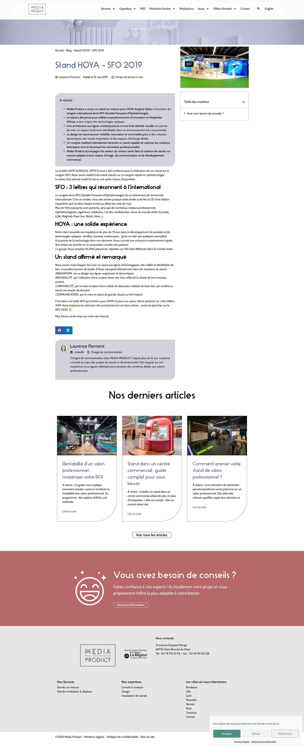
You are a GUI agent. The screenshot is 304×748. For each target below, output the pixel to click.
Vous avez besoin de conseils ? (205, 113)
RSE (142, 8)
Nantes (190, 704)
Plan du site (147, 737)
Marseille (191, 700)
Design (126, 691)
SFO (67, 175)
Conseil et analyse (132, 687)
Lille (188, 691)
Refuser (256, 733)
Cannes (190, 716)
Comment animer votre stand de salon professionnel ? (217, 470)
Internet (104, 316)
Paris (189, 708)
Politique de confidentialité (263, 741)
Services (106, 8)
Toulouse (191, 712)
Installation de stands (134, 695)
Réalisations (187, 8)
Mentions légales (242, 741)
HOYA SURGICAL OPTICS (83, 170)
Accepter (227, 733)
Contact (245, 8)
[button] (258, 8)
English (269, 8)
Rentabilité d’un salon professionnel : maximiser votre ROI (83, 470)
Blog (142, 28)
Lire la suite (69, 511)
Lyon (189, 695)
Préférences (285, 733)
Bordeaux (191, 687)
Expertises (125, 8)
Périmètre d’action (160, 8)
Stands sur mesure (68, 687)
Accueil (134, 28)
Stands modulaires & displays (74, 691)
